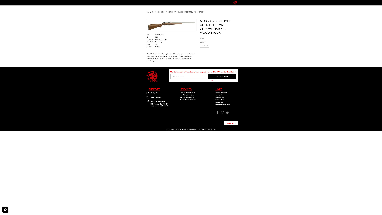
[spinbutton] (204, 45)
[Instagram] (222, 113)
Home (149, 12)
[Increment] (207, 45)
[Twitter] (227, 113)
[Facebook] (217, 113)
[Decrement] (201, 45)
